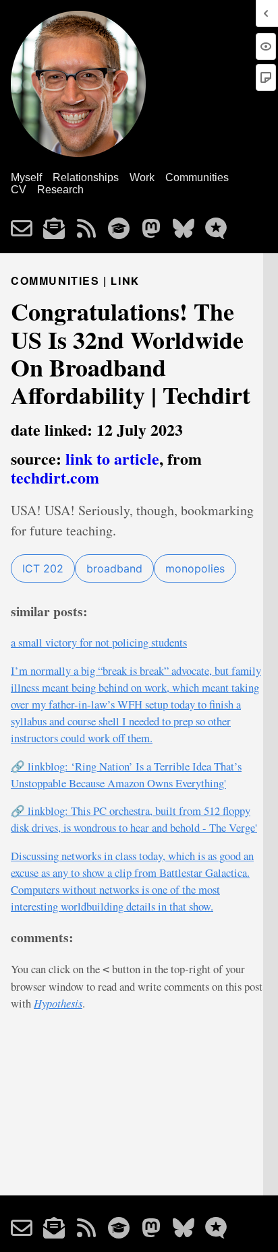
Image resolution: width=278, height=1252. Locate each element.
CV (18, 189)
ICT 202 (42, 568)
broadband (114, 568)
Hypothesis (58, 1002)
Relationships (86, 177)
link (125, 281)
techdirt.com (55, 477)
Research (60, 189)
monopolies (195, 568)
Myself (26, 177)
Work (142, 177)
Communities (197, 177)
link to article (112, 458)
